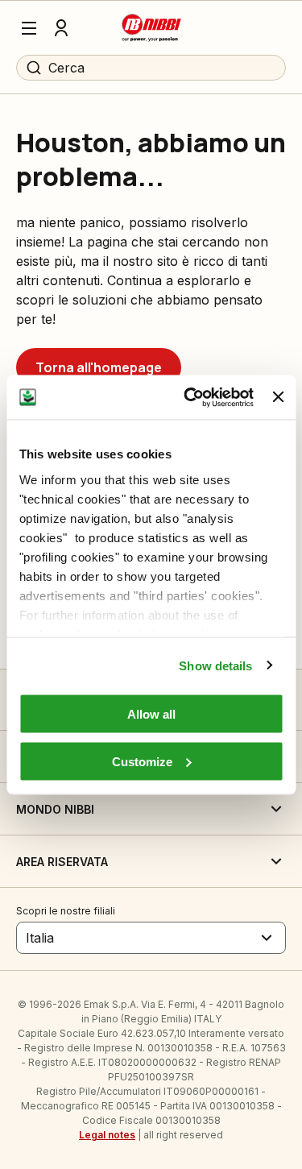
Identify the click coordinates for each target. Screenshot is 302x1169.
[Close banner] (277, 397)
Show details (215, 665)
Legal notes (107, 1135)
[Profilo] (61, 28)
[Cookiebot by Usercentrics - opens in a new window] (190, 397)
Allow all (151, 714)
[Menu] (29, 28)
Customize (142, 761)
